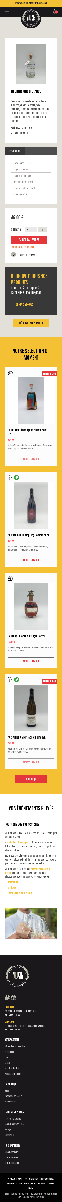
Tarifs (7, 1091)
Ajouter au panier (29, 240)
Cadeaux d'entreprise (13, 1119)
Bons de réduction (12, 1069)
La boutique (31, 779)
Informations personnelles (15, 1047)
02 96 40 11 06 (14, 1030)
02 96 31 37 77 (14, 1015)
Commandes (9, 1052)
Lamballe (10, 843)
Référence (16, 128)
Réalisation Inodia (46, 1179)
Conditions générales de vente (36, 1184)
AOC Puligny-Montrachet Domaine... (27, 737)
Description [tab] (14, 151)
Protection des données (15, 1184)
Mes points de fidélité (13, 1074)
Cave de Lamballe (11, 1158)
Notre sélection (10, 1102)
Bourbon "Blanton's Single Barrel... (27, 636)
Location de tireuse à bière (20, 893)
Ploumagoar (23, 843)
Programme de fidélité (13, 1096)
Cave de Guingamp (12, 1163)
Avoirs (7, 1058)
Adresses (8, 1063)
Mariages (12, 888)
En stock (15, 133)
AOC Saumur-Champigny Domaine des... (30, 535)
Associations (13, 882)
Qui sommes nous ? (12, 1152)
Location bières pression (14, 1124)
